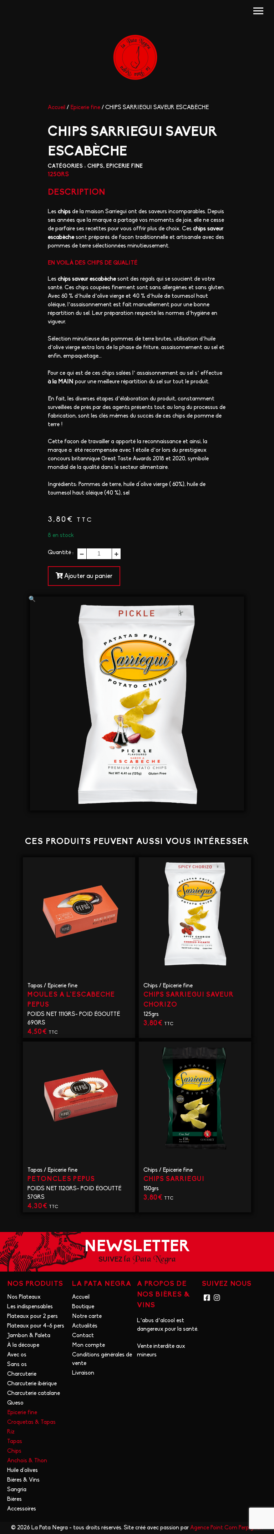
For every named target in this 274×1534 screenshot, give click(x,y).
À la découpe (23, 1345)
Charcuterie (21, 1374)
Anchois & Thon (27, 1461)
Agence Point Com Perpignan (226, 1528)
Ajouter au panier (87, 576)
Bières (14, 1499)
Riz (11, 1432)
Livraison (83, 1373)
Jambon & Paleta (28, 1336)
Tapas (34, 986)
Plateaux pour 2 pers (32, 1316)
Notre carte (87, 1316)
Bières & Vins (23, 1480)
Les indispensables (30, 1307)
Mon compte (88, 1345)
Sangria (16, 1490)
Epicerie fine (85, 108)
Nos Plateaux (24, 1297)
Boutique (83, 1307)
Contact (83, 1336)
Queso (15, 1403)
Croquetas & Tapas (31, 1422)
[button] (32, 599)
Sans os (17, 1364)
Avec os (16, 1355)
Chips (95, 166)
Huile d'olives (22, 1470)
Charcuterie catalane (33, 1393)
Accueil (56, 108)
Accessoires (21, 1509)
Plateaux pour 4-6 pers (35, 1326)
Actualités (84, 1326)
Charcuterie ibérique (32, 1384)
